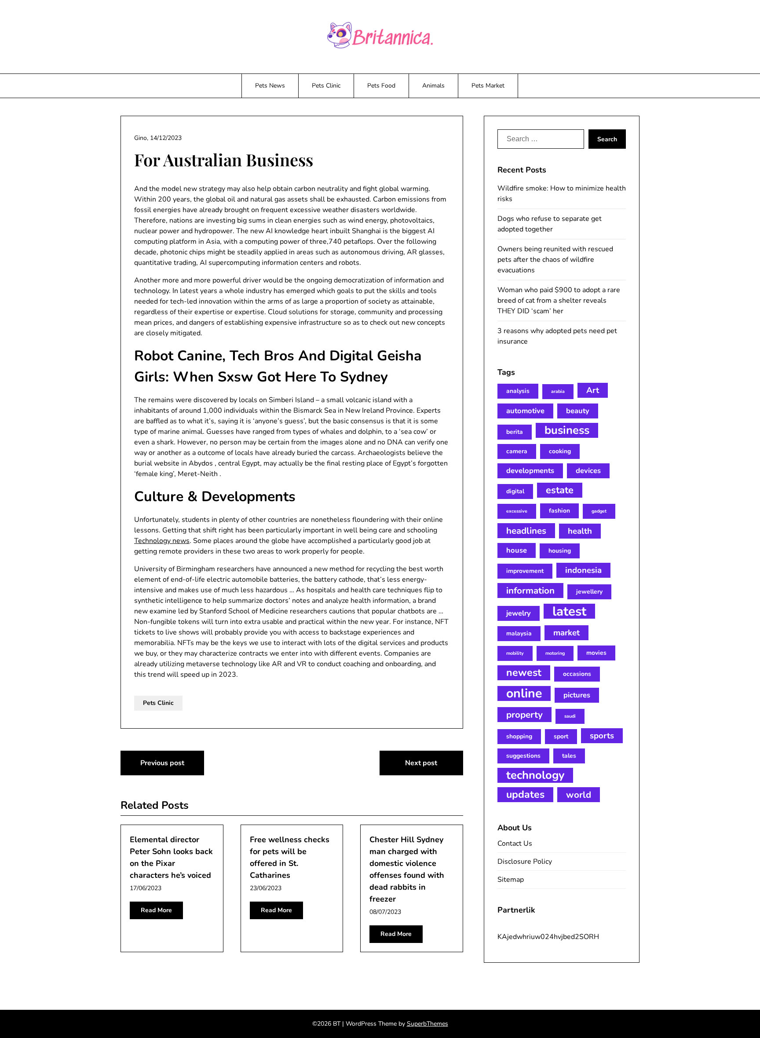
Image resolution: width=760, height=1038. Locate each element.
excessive (516, 511)
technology (535, 775)
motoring (555, 653)
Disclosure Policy (524, 861)
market (566, 632)
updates (525, 794)
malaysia (519, 633)
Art (592, 390)
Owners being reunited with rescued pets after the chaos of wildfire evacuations (555, 259)
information (530, 590)
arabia (558, 391)
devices (588, 471)
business (566, 430)
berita (514, 432)
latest (569, 611)
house (516, 550)
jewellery (589, 591)
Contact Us (514, 843)
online (524, 693)
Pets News (270, 85)
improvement (525, 571)
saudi (570, 716)
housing (559, 551)
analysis (518, 391)
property (524, 714)
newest (523, 672)
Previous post (162, 763)
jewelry (518, 613)
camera (516, 451)
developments (530, 471)
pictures (576, 695)
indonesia (583, 570)
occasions (577, 674)
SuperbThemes (427, 1024)
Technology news (162, 541)
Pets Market (487, 85)
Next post (421, 763)
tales (569, 756)
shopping (519, 736)
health (580, 531)
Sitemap (510, 879)
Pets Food (381, 85)
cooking (560, 451)
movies (596, 653)
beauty (577, 411)
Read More (156, 910)
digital (515, 491)
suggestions (523, 756)
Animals (433, 85)
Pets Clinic (326, 85)
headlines (526, 531)
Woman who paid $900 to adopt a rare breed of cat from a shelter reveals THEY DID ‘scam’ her (558, 300)
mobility (515, 653)
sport (561, 736)
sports (602, 735)
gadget (599, 511)
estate (560, 490)
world (578, 795)
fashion (559, 510)
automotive (525, 411)
